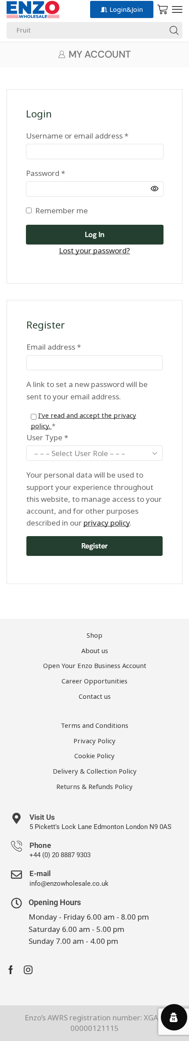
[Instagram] (28, 969)
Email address (53, 346)
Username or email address (77, 135)
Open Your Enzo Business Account (94, 665)
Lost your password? (94, 250)
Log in (95, 234)
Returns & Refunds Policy (94, 786)
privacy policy (107, 523)
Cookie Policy (94, 755)
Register (94, 546)
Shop (94, 635)
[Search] (174, 30)
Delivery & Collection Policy (95, 771)
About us (94, 650)
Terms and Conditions (94, 725)
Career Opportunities (94, 680)
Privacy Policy (94, 740)
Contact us (95, 696)
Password (45, 172)
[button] (177, 9)
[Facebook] (11, 969)
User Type (47, 437)
